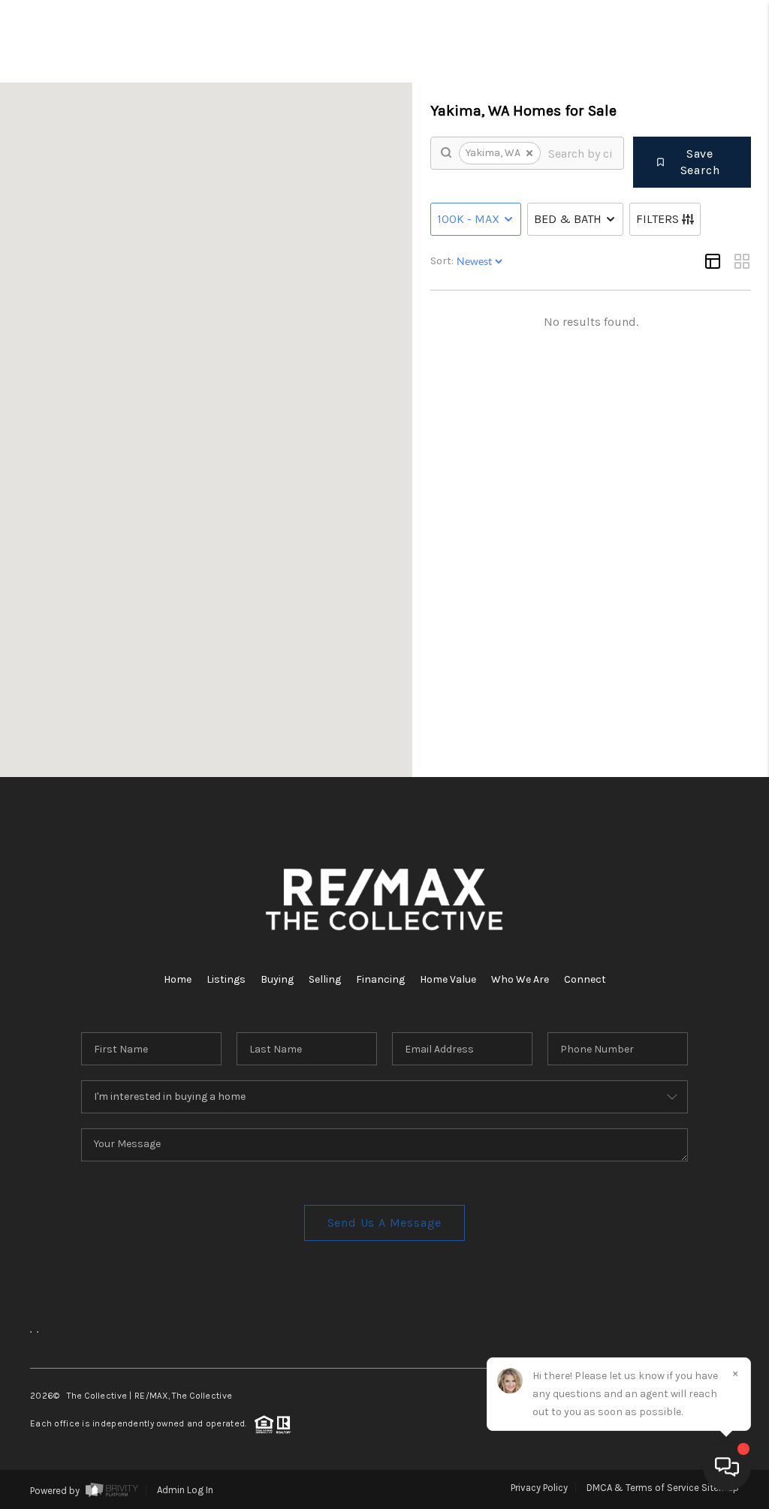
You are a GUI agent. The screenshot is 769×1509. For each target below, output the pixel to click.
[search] (580, 153)
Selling (325, 979)
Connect (585, 979)
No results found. (591, 322)
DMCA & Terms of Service (643, 1487)
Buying (277, 979)
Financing (380, 979)
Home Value (448, 979)
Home (177, 979)
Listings (226, 979)
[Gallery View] (742, 261)
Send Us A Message (384, 1222)
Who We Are (520, 979)
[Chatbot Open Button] (727, 1467)
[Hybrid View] (713, 261)
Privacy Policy (539, 1487)
